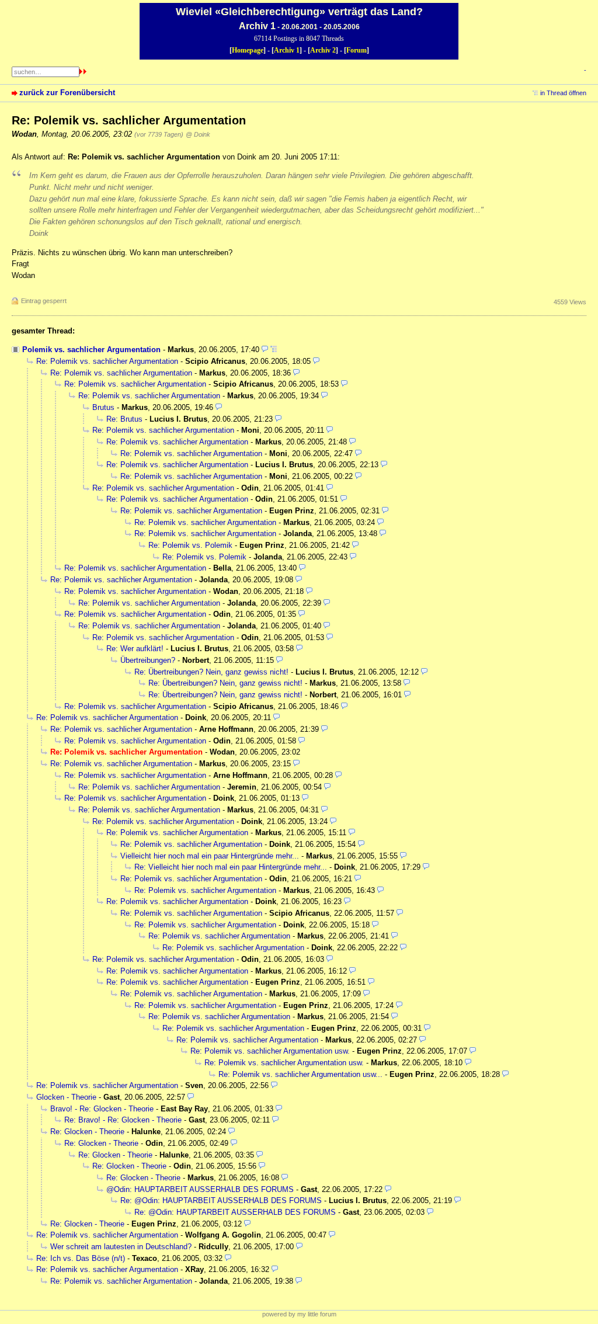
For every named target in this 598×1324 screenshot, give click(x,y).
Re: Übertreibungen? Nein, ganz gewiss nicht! (211, 672)
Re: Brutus (124, 419)
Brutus (103, 407)
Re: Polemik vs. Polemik (190, 545)
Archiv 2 (323, 50)
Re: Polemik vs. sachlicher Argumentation (107, 361)
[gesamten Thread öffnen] (273, 349)
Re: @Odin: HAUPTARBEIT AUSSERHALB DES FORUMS (222, 1200)
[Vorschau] (265, 349)
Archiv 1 (287, 50)
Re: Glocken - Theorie (87, 1131)
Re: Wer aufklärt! (135, 648)
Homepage (247, 50)
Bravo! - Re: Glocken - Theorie (102, 1108)
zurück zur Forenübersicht (67, 92)
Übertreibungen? (147, 660)
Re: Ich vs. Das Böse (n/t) (80, 1258)
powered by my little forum (299, 1314)
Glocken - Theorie (66, 1097)
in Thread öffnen (563, 92)
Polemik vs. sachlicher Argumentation (91, 349)
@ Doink (198, 134)
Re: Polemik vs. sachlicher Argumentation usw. (270, 1051)
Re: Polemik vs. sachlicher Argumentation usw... (300, 1074)
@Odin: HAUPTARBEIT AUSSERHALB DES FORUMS (201, 1189)
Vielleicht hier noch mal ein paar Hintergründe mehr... (209, 856)
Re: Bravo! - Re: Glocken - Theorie (123, 1120)
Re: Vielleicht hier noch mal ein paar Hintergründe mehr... (230, 867)
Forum (356, 50)
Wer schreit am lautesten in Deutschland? (121, 1246)
